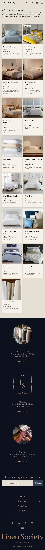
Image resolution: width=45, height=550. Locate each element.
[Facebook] (12, 523)
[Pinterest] (26, 523)
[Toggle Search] (27, 2)
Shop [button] (22, 496)
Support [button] (22, 510)
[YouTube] (32, 522)
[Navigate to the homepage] (8, 3)
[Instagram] (19, 523)
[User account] (32, 2)
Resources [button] (22, 501)
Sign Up (38, 483)
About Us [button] (22, 506)
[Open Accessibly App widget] (22, 528)
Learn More (22, 361)
